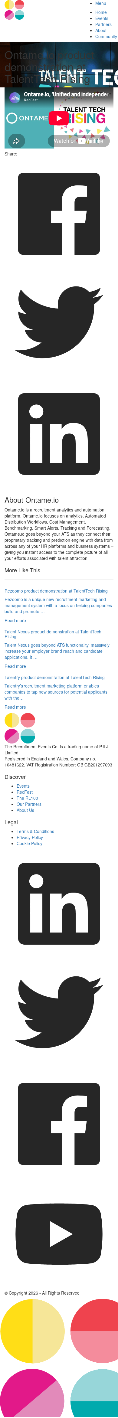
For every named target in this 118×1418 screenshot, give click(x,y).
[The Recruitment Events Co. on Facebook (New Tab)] (59, 1177)
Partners (103, 24)
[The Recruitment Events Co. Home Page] (59, 728)
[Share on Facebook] (59, 266)
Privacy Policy (30, 837)
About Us (25, 810)
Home (101, 12)
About (101, 30)
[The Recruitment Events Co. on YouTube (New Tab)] (59, 1287)
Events (101, 18)
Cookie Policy (29, 843)
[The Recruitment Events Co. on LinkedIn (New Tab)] (59, 956)
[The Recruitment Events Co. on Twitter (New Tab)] (59, 1067)
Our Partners (29, 804)
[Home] (39, 10)
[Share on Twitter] (59, 377)
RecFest (25, 792)
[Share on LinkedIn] (59, 487)
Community (106, 36)
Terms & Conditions (35, 831)
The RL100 (27, 798)
